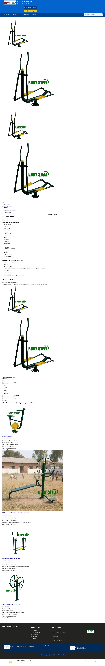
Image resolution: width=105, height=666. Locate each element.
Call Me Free (62, 655)
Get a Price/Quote (6, 219)
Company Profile (16, 14)
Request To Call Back (6, 206)
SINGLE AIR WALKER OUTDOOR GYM (11, 558)
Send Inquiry (31, 11)
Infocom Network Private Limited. (29, 662)
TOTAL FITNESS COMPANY (25, 2)
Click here (37, 284)
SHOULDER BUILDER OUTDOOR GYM (11, 604)
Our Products (26, 14)
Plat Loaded (55, 634)
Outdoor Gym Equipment (10, 210)
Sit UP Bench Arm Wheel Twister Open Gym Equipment (15, 512)
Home (6, 207)
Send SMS (53, 655)
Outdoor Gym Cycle (7, 436)
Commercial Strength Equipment (59, 632)
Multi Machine (56, 636)
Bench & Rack (56, 630)
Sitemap (34, 638)
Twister (54, 638)
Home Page (6, 14)
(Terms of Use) (32, 660)
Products (7, 209)
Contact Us (34, 14)
